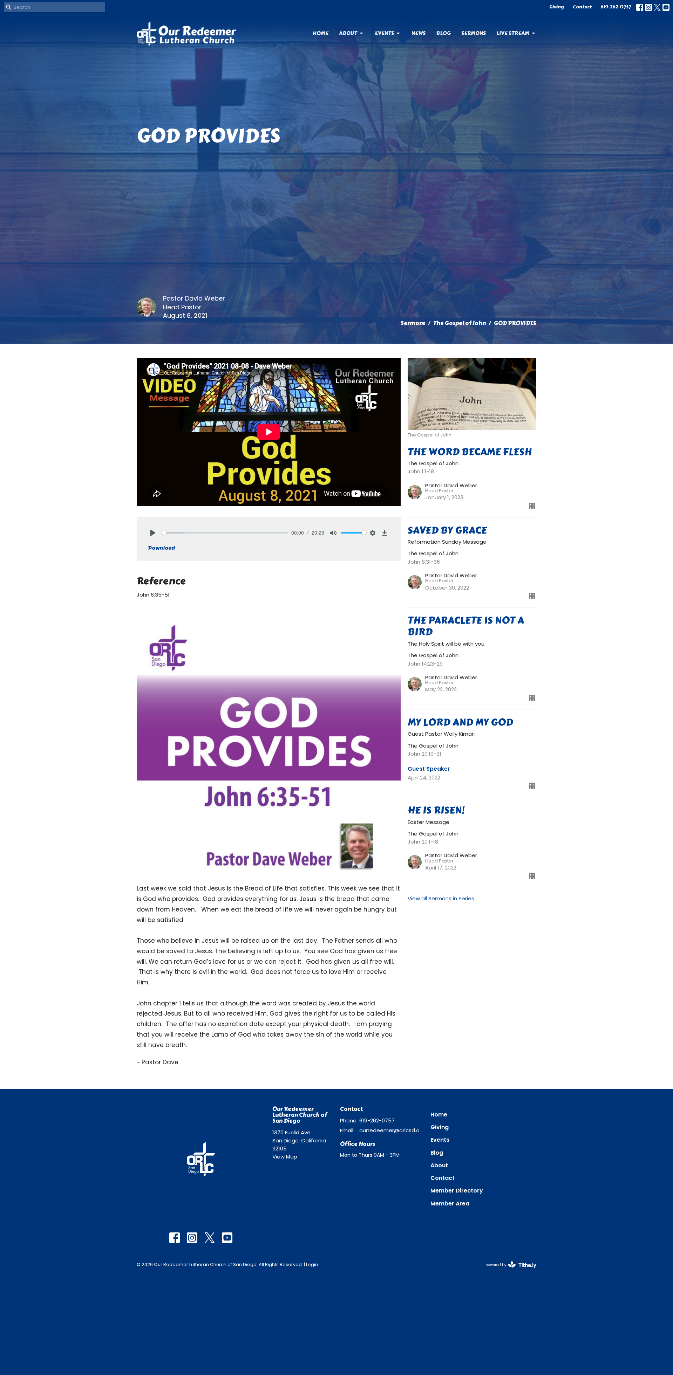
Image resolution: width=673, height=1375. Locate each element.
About (348, 33)
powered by (507, 1270)
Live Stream (512, 33)
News (419, 33)
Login (312, 1264)
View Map (284, 1156)
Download (161, 548)
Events (384, 33)
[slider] (225, 532)
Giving (556, 7)
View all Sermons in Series (441, 898)
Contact (582, 7)
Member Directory (456, 1191)
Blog (443, 33)
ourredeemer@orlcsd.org (391, 1130)
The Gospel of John (459, 323)
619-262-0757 (615, 7)
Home (320, 33)
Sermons (473, 33)
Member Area (449, 1203)
